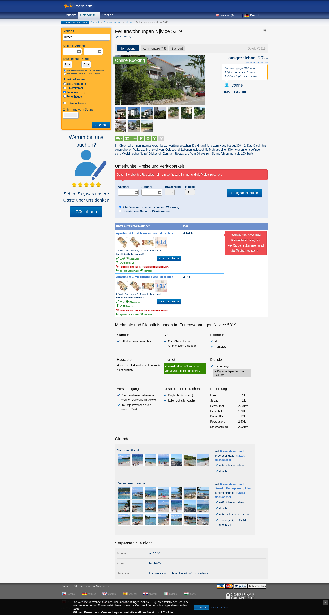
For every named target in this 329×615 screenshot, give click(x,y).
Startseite (70, 15)
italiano (173, 594)
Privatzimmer (74, 88)
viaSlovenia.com (101, 586)
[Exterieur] (160, 80)
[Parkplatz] (134, 126)
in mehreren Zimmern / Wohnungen (83, 73)
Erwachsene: (173, 186)
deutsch (92, 594)
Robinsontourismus (78, 103)
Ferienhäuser (74, 96)
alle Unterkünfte (76, 83)
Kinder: (190, 186)
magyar (193, 594)
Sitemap (78, 586)
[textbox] (86, 37)
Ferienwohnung (75, 92)
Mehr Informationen (169, 258)
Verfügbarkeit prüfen (244, 193)
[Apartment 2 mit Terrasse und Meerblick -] (122, 242)
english (112, 594)
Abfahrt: (147, 186)
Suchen (100, 125)
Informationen (128, 48)
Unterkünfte (88, 15)
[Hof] (160, 113)
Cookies (66, 586)
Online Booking (130, 60)
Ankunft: (123, 186)
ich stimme (201, 607)
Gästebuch (86, 211)
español (133, 594)
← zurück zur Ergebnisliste (75, 22)
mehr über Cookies (221, 607)
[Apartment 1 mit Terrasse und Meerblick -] (122, 286)
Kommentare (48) (154, 48)
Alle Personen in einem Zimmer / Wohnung (86, 70)
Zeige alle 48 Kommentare (256, 62)
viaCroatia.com (82, 6)
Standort (177, 48)
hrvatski (153, 594)
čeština (71, 594)
